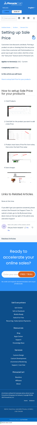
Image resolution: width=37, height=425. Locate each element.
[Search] (2, 18)
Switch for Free (18, 318)
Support (18, 340)
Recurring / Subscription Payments (18, 321)
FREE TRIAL (26, 274)
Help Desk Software (14, 419)
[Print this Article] (33, 36)
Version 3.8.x (24, 27)
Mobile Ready (18, 314)
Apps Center (18, 336)
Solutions (31, 400)
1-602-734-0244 (18, 411)
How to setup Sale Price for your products (16, 79)
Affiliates (18, 380)
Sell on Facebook (18, 311)
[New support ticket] (19, 18)
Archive (15, 27)
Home (25, 400)
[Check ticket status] (23, 18)
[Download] (14, 224)
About (18, 384)
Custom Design (18, 355)
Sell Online (18, 308)
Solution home (6, 27)
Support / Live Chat (18, 365)
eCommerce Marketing (18, 362)
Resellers (18, 377)
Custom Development (18, 358)
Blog (18, 333)
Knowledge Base (18, 343)
